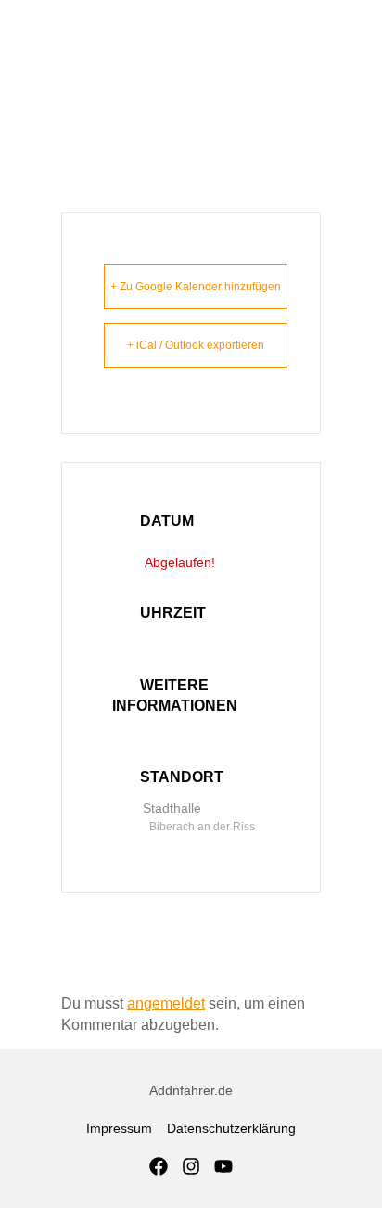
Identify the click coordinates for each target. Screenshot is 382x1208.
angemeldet (166, 1003)
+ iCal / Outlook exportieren (195, 345)
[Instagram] (191, 1166)
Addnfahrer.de (191, 1090)
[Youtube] (223, 1166)
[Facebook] (158, 1166)
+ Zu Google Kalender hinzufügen (195, 286)
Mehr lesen (177, 726)
